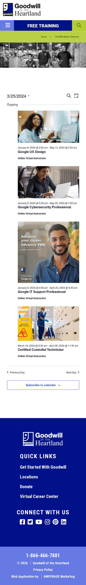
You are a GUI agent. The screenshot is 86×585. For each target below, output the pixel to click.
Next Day (71, 372)
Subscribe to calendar (41, 385)
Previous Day (17, 372)
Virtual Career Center (39, 496)
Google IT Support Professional (42, 291)
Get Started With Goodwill (43, 467)
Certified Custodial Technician (41, 349)
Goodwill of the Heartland (51, 563)
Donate (26, 486)
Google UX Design (32, 151)
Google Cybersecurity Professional (44, 207)
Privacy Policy (43, 570)
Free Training (43, 25)
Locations (29, 476)
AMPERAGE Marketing (59, 576)
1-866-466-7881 (43, 555)
